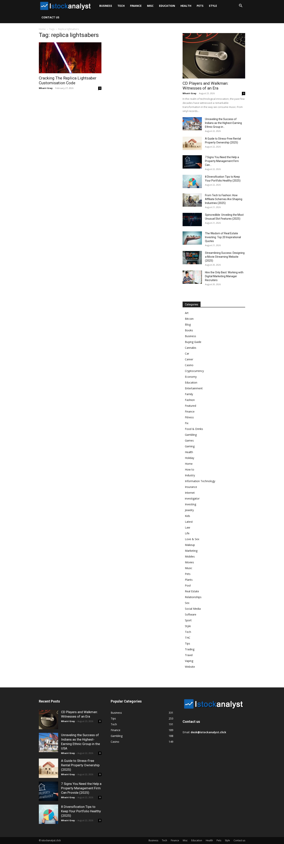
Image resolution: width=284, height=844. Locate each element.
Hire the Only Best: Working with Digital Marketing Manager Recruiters (224, 276)
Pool (188, 585)
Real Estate (192, 591)
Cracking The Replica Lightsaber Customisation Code (67, 80)
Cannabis (190, 348)
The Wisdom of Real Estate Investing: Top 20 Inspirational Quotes (223, 237)
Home (42, 29)
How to (189, 469)
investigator (192, 498)
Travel (189, 655)
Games (189, 440)
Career (189, 359)
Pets (200, 6)
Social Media (193, 608)
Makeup (190, 545)
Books (189, 330)
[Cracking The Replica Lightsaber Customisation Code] (70, 57)
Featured (190, 406)
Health (185, 6)
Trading (189, 649)
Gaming (190, 446)
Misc (150, 6)
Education (167, 6)
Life (187, 533)
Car (187, 353)
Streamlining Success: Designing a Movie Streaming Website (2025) (225, 256)
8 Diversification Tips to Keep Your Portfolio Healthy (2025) (81, 811)
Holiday (189, 458)
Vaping (189, 661)
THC (187, 637)
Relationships (193, 597)
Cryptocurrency (194, 371)
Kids (187, 516)
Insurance (191, 487)
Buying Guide (193, 342)
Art (187, 313)
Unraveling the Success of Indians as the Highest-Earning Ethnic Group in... (223, 123)
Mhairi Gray (46, 88)
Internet (190, 492)
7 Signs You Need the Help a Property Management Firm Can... (222, 161)
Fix (186, 423)
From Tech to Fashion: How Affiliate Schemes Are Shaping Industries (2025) (223, 199)
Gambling (191, 434)
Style (213, 6)
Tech (121, 6)
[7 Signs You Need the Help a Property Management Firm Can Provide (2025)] (192, 162)
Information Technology (200, 481)
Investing (190, 504)
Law (187, 527)
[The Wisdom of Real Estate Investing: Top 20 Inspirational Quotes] (192, 238)
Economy (191, 377)
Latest (189, 521)
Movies (189, 562)
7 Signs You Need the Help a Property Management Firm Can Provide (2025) (81, 788)
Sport (188, 620)
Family (189, 394)
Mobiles (190, 556)
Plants (189, 579)
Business (105, 6)
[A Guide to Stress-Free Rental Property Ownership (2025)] (192, 143)
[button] (240, 6)
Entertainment (194, 388)
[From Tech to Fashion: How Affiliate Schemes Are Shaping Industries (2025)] (192, 200)
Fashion (190, 400)
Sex (187, 603)
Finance (136, 6)
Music (188, 568)
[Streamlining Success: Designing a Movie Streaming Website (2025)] (192, 257)
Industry (190, 475)
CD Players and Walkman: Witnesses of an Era (205, 85)
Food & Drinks (194, 429)
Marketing (191, 550)
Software (190, 614)
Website (190, 666)
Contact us (50, 17)
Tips (187, 643)
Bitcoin (189, 319)
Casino (189, 365)
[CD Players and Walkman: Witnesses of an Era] (214, 55)
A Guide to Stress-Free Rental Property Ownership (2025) (80, 765)
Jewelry (189, 510)
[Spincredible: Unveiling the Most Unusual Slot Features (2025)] (192, 219)
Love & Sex (192, 539)
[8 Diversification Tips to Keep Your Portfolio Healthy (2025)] (192, 181)
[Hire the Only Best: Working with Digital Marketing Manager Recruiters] (192, 277)
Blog (188, 324)
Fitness (189, 417)
